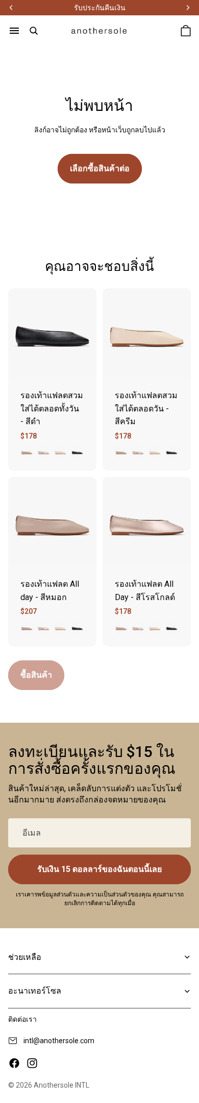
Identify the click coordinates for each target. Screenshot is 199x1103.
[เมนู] (14, 30)
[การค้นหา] (33, 30)
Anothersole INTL (61, 1085)
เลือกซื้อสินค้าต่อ (100, 168)
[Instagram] (32, 1063)
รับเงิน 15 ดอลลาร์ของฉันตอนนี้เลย (99, 869)
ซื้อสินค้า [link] (36, 675)
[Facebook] (14, 1063)
